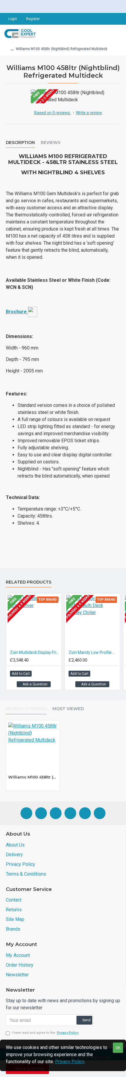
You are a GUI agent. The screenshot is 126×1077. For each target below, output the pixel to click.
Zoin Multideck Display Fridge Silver (35, 652)
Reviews (50, 142)
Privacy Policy (69, 1061)
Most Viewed (68, 708)
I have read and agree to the (45, 1033)
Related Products (28, 582)
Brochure (17, 311)
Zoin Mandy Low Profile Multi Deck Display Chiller (93, 652)
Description (20, 142)
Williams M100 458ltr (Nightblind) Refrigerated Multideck (33, 777)
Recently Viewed (26, 708)
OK (117, 1047)
